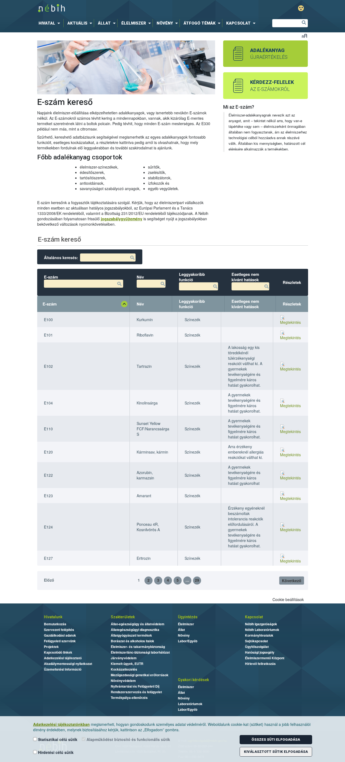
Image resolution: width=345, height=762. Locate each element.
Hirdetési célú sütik (55, 752)
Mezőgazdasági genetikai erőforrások (139, 674)
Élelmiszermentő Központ (264, 657)
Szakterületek (123, 617)
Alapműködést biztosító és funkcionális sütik (127, 739)
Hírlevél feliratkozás (260, 663)
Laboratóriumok (190, 703)
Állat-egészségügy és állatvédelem (137, 624)
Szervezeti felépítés (59, 629)
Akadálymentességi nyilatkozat (68, 663)
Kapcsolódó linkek (58, 652)
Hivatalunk (53, 617)
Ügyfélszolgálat (257, 646)
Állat (181, 629)
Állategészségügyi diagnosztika (135, 629)
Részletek (292, 304)
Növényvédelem (123, 680)
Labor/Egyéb (187, 641)
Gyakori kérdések (193, 680)
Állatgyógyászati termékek (131, 635)
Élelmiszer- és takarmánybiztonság (138, 646)
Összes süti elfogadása (275, 739)
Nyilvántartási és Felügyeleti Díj (135, 686)
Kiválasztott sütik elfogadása (276, 752)
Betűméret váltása (304, 35)
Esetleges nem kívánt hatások (245, 304)
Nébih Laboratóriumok (262, 629)
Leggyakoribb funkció (192, 304)
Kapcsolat (254, 617)
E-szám (50, 304)
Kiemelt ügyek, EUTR (127, 663)
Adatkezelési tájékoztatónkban (61, 724)
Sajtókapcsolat (256, 641)
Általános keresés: (61, 257)
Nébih (116, 8)
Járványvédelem (124, 657)
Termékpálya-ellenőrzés (129, 697)
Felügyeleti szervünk (60, 641)
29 (197, 580)
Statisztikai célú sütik (57, 739)
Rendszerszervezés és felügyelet (136, 691)
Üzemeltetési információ (62, 669)
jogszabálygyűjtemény (121, 218)
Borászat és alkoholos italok (132, 641)
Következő (291, 580)
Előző (49, 580)
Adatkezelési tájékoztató (63, 657)
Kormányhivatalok (259, 635)
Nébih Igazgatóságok (261, 624)
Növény (184, 635)
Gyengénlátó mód (301, 8)
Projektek (51, 646)
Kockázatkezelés (124, 669)
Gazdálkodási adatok (60, 635)
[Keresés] (304, 23)
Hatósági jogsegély (259, 652)
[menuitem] (50, 23)
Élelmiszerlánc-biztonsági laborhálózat (140, 652)
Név (140, 304)
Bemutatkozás (55, 624)
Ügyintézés (188, 617)
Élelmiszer (186, 624)
